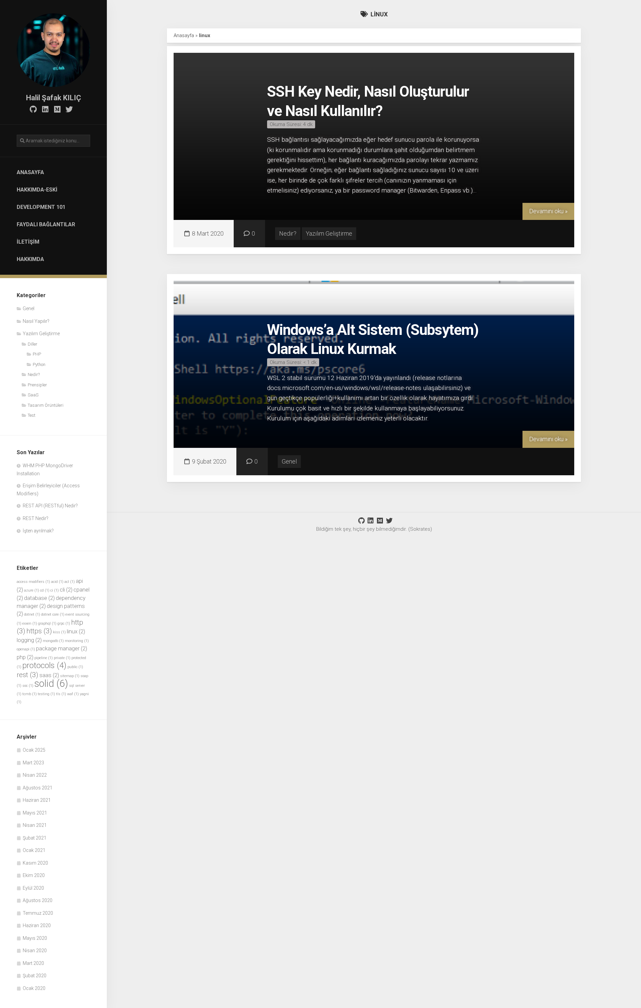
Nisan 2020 (35, 950)
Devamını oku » (548, 211)
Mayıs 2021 (35, 812)
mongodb (53, 641)
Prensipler (37, 384)
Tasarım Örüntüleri (45, 405)
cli (66, 589)
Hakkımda (30, 259)
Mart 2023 (33, 762)
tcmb (29, 694)
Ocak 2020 (34, 988)
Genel (28, 308)
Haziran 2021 (37, 800)
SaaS (33, 394)
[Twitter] (69, 109)
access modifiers (33, 582)
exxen (29, 623)
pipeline (43, 658)
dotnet (32, 614)
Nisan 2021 (35, 825)
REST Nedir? (35, 518)
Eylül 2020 (33, 888)
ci (54, 590)
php (25, 657)
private (62, 658)
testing (46, 694)
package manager (61, 648)
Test (31, 415)
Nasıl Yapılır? (36, 321)
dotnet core (52, 614)
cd (44, 590)
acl (69, 582)
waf (73, 694)
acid (57, 582)
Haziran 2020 (37, 925)
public (75, 667)
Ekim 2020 (34, 875)
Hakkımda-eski (37, 189)
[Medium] (57, 109)
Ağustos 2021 (37, 787)
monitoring (77, 641)
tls (61, 694)
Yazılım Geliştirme (41, 333)
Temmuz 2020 (38, 913)
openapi (26, 649)
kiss (59, 632)
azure (31, 590)
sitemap (69, 676)
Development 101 (41, 207)
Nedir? (34, 374)
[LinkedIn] (45, 109)
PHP (37, 354)
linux (76, 631)
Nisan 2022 (35, 775)
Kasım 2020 (35, 863)
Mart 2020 (33, 963)
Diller (32, 344)
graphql (47, 623)
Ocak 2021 (34, 850)
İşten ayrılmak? (38, 530)
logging (29, 640)
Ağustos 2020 (37, 900)
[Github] (33, 109)
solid (51, 683)
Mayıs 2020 (35, 938)
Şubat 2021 (34, 838)
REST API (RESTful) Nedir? (50, 505)
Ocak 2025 (34, 750)
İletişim (28, 242)
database (39, 598)
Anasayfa (30, 172)
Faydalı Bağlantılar (46, 224)
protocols (44, 665)
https (39, 631)
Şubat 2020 (34, 975)
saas (49, 675)
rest (27, 675)
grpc (63, 623)
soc (27, 685)
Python (39, 364)
